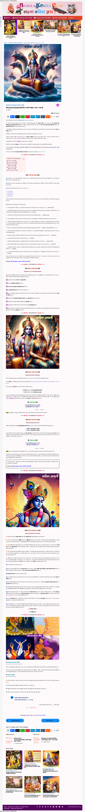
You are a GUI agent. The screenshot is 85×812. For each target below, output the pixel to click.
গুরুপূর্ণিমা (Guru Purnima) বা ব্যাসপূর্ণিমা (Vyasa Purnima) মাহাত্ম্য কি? (32, 766)
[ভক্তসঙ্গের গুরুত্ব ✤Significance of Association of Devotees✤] (51, 784)
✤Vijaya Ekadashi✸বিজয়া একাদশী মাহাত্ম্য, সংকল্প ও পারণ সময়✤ (49, 739)
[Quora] (62, 806)
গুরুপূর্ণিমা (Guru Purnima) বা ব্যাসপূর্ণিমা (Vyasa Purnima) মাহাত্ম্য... (24, 31)
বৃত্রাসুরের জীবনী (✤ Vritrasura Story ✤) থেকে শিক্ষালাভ (50, 31)
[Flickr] (53, 806)
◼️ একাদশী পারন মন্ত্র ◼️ (12, 168)
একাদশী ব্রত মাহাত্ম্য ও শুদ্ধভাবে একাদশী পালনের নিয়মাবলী (20, 261)
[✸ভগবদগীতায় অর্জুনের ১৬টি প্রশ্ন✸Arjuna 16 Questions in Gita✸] (51, 759)
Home (8, 18)
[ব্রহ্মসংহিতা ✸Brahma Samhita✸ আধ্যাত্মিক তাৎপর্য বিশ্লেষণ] (14, 760)
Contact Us (11, 806)
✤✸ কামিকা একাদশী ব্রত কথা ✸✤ (12, 170)
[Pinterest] (45, 806)
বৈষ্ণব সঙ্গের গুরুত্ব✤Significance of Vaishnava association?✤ (64, 35)
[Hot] (57, 105)
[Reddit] (56, 806)
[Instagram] (39, 806)
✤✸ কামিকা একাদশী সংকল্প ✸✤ (12, 164)
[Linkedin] (42, 806)
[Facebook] (37, 806)
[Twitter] (50, 806)
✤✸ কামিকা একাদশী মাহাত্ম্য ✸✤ (12, 162)
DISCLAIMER (7, 808)
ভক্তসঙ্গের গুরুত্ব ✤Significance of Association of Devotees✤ (77, 35)
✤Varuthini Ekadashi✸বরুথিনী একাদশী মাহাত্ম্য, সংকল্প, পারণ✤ (23, 739)
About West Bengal (60, 18)
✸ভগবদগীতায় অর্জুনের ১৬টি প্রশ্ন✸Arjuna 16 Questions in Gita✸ (37, 35)
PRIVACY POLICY (25, 806)
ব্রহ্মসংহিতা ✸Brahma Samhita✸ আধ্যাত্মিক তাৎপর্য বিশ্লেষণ (11, 37)
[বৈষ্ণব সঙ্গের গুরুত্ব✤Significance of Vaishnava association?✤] (32, 784)
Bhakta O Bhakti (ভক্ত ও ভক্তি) (23, 18)
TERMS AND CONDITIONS (17, 808)
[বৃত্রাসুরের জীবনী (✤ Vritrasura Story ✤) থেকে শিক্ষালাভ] (14, 782)
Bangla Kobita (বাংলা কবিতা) (43, 18)
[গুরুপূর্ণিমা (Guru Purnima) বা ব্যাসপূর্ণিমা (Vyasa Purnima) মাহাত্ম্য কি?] (32, 756)
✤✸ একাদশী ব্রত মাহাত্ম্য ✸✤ (11, 160)
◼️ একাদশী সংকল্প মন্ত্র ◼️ (12, 165)
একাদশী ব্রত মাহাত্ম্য (41, 151)
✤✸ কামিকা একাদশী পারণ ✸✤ (12, 167)
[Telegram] (59, 806)
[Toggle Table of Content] (22, 159)
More (71, 18)
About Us (17, 806)
